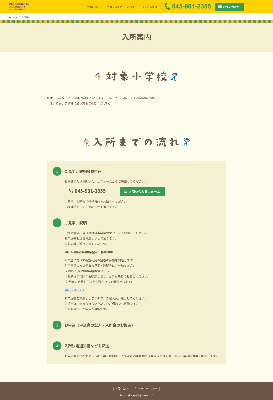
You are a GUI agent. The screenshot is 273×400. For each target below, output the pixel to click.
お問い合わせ (122, 388)
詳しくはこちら (75, 290)
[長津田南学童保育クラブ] (19, 6)
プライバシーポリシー (146, 388)
